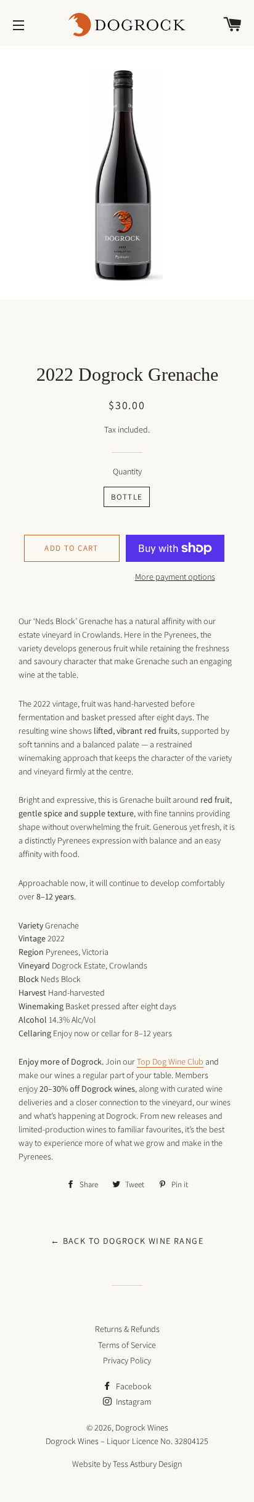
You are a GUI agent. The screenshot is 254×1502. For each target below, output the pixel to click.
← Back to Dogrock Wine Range (127, 1240)
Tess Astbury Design (147, 1463)
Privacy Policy (127, 1360)
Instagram (132, 1401)
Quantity (127, 471)
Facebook (133, 1386)
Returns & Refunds (127, 1328)
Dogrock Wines (141, 1427)
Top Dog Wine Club (170, 1061)
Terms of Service (127, 1344)
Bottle (127, 497)
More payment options (175, 576)
